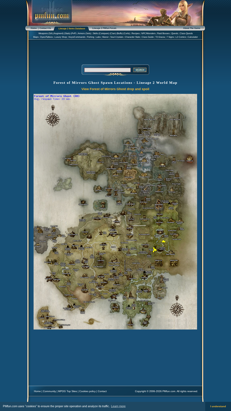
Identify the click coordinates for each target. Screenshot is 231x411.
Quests (174, 33)
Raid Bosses (163, 33)
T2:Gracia (160, 37)
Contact (102, 391)
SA (50, 33)
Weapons (43, 33)
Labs (98, 37)
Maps (36, 37)
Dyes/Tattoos (46, 37)
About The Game (191, 28)
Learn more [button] (118, 406)
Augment (58, 33)
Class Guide (148, 37)
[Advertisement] (115, 51)
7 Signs (170, 37)
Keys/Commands (77, 37)
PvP (74, 33)
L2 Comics (181, 37)
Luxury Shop (61, 37)
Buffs (119, 33)
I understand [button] (218, 406)
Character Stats (132, 37)
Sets (88, 33)
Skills (95, 33)
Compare (103, 33)
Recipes (136, 33)
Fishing (90, 37)
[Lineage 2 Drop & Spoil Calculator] (52, 25)
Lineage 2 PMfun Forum (104, 28)
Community (49, 391)
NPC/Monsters (148, 33)
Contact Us (45, 28)
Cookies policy (87, 391)
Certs (126, 33)
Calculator (193, 37)
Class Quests (186, 33)
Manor (105, 37)
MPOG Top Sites (67, 391)
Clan (112, 33)
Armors (81, 33)
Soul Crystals (116, 37)
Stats (67, 33)
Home (34, 28)
